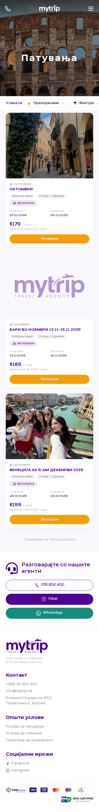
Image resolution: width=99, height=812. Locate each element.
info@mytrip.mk (19, 691)
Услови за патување (25, 727)
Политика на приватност (29, 740)
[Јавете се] (8, 8)
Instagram (21, 770)
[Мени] (91, 8)
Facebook (20, 763)
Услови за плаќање (24, 733)
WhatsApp (53, 613)
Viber (53, 599)
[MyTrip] (49, 8)
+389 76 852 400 (21, 684)
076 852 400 (52, 585)
